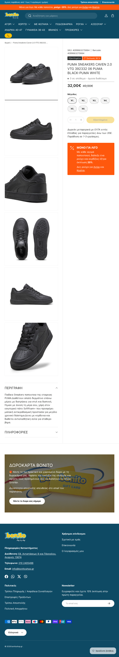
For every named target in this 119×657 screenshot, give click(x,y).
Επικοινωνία (108, 2)
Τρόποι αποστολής (89, 2)
